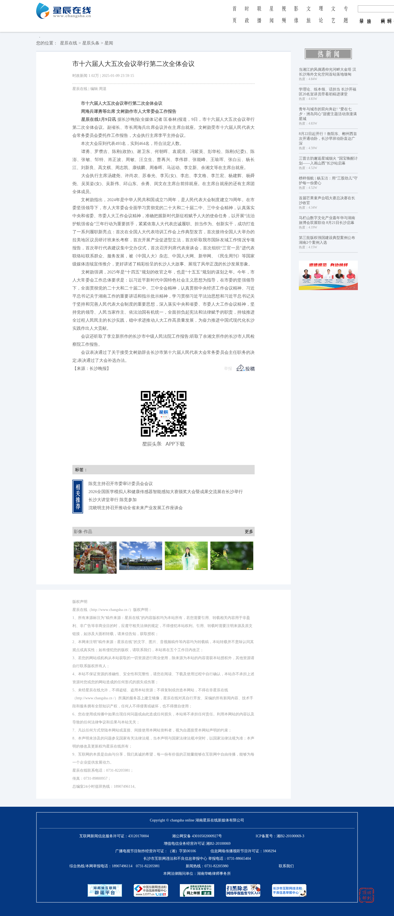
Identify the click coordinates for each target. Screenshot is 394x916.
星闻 (109, 43)
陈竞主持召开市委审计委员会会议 (120, 483)
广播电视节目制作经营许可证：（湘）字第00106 (155, 851)
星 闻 (271, 18)
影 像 (296, 18)
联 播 (259, 18)
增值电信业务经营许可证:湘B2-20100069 (197, 844)
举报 (228, 368)
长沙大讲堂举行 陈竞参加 (112, 499)
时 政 (247, 18)
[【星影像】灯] (186, 555)
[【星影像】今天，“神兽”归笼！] (95, 557)
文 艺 (333, 18)
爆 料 (383, 15)
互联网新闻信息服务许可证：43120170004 (114, 836)
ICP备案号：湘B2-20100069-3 (280, 836)
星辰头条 (90, 43)
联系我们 (286, 866)
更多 (249, 531)
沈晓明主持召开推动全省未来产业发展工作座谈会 (135, 507)
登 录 (361, 15)
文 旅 (308, 18)
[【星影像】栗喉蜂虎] (231, 555)
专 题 (345, 18)
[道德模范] (328, 275)
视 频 (284, 18)
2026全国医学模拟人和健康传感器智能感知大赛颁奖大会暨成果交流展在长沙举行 (165, 491)
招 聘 (389, 15)
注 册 (369, 15)
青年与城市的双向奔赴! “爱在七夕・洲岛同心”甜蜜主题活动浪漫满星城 (328, 114)
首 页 (234, 18)
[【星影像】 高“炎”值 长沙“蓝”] (140, 555)
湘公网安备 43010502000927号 (197, 836)
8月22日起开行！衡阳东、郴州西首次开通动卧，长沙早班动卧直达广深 (328, 138)
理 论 (321, 18)
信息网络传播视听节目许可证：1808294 (243, 851)
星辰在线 (68, 43)
